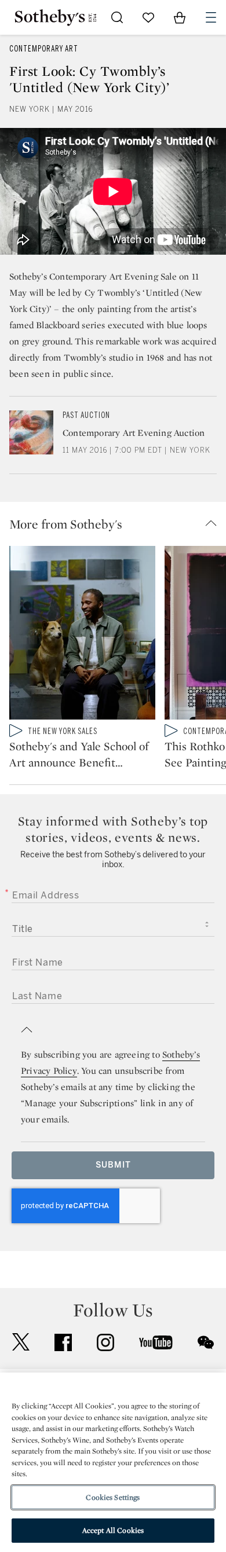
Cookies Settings (113, 1497)
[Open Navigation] (211, 17)
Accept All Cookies (113, 1530)
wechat (206, 1342)
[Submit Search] (117, 17)
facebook (63, 1342)
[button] (117, 524)
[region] (113, 1462)
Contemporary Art (43, 49)
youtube (156, 1342)
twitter (21, 1342)
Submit (113, 1165)
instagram (105, 1342)
